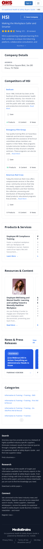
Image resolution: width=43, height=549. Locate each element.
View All (34, 341)
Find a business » (8, 457)
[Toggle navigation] (38, 3)
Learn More (11, 256)
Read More (16, 154)
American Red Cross (14, 175)
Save (11, 114)
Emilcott (10, 89)
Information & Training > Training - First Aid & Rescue (21, 401)
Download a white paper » (12, 486)
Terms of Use (23, 540)
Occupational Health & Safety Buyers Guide (18, 9)
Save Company (32, 17)
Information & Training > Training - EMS (20, 395)
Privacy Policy (8, 540)
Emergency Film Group (16, 130)
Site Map (37, 540)
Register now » (7, 515)
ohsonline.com (23, 542)
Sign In (28, 3)
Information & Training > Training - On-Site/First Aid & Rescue (20, 409)
